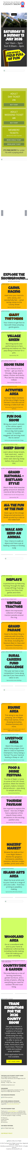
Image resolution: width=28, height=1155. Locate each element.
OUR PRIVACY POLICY (6, 1133)
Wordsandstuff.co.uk (17, 1149)
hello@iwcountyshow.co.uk (7, 1146)
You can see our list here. (13, 1104)
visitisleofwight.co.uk (13, 1111)
